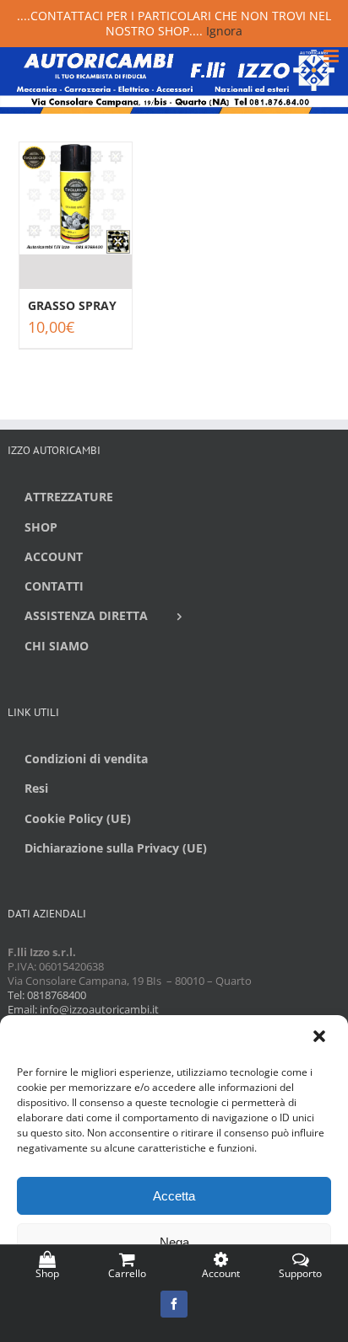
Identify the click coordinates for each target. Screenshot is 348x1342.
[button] (321, 1038)
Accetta (174, 1196)
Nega (174, 1242)
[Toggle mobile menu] (332, 56)
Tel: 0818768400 (47, 994)
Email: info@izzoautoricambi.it (83, 1009)
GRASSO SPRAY (72, 305)
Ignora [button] (224, 31)
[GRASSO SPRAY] (75, 215)
